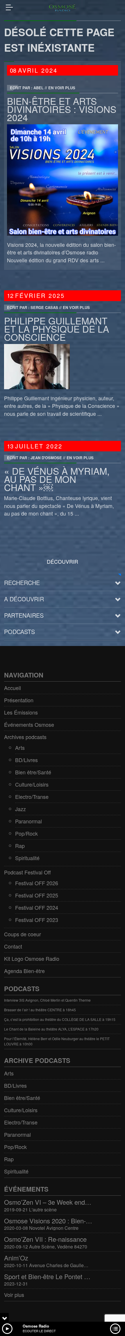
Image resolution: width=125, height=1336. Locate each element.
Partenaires (24, 615)
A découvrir (24, 599)
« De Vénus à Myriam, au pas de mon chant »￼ (57, 479)
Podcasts (19, 631)
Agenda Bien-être (24, 971)
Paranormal (28, 821)
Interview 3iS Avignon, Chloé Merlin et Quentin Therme (47, 1000)
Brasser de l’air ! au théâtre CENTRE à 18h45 (40, 1009)
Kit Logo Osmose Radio (31, 958)
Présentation (18, 700)
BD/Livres (26, 760)
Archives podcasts (25, 737)
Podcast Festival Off (27, 872)
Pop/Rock (26, 833)
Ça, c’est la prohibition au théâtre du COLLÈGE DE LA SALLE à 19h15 (59, 1019)
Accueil (12, 687)
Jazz (20, 809)
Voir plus (14, 1294)
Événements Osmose (29, 724)
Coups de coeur (22, 934)
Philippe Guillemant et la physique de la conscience (56, 328)
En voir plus (61, 87)
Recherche (22, 582)
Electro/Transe (32, 796)
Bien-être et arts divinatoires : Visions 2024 (61, 109)
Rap (20, 845)
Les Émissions (21, 712)
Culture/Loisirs (32, 784)
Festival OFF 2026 (36, 883)
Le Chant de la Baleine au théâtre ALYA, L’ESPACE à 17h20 (51, 1028)
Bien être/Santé (33, 772)
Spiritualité (27, 858)
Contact (13, 946)
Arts (20, 747)
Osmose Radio (36, 1326)
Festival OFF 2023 (36, 919)
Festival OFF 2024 (36, 907)
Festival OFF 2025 (36, 895)
